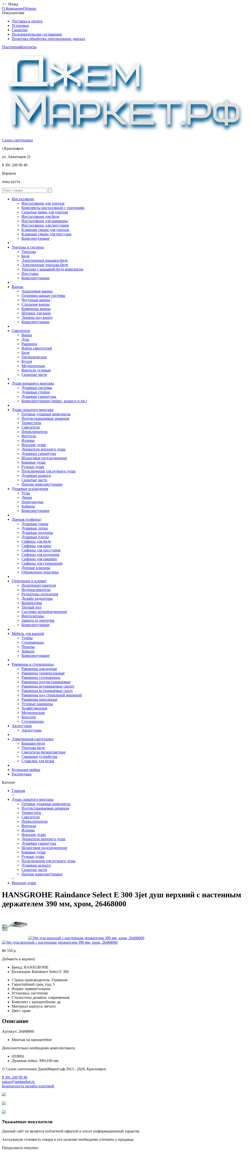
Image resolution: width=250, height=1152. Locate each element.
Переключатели (34, 432)
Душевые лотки (34, 528)
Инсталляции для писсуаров (45, 225)
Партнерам (11, 47)
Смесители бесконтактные (43, 752)
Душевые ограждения (30, 489)
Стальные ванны (35, 304)
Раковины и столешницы (33, 664)
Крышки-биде (33, 743)
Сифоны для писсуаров (41, 550)
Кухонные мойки (26, 770)
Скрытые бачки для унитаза (44, 212)
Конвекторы (31, 603)
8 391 (14, 1077)
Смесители (21, 331)
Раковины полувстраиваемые (46, 682)
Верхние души (33, 445)
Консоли (28, 717)
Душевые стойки (35, 392)
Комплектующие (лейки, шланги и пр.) (54, 401)
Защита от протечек (37, 620)
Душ (25, 339)
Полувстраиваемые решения (45, 418)
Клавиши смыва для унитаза (45, 230)
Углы (25, 493)
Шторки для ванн (36, 313)
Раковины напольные (39, 699)
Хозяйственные (34, 708)
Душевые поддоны (37, 533)
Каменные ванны (36, 309)
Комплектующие (35, 238)
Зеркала (27, 651)
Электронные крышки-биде (44, 260)
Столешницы (32, 642)
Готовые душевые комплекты (46, 414)
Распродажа (21, 774)
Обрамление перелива (40, 572)
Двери (26, 497)
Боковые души (33, 462)
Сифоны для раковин (39, 559)
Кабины (28, 506)
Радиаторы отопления (39, 594)
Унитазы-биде (33, 748)
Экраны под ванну (37, 317)
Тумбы (27, 638)
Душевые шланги (36, 475)
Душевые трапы (34, 524)
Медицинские (33, 366)
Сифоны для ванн (36, 546)
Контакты (28, 47)
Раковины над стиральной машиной (51, 695)
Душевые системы (36, 388)
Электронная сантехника (32, 739)
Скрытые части (34, 374)
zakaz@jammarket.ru (18, 1082)
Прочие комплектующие (41, 484)
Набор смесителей (36, 348)
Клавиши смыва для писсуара (46, 234)
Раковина (29, 344)
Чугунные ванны (35, 300)
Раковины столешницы (40, 677)
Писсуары (29, 273)
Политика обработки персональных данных (48, 39)
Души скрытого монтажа (32, 410)
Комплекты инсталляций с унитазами (52, 208)
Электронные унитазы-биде (44, 265)
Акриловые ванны (36, 291)
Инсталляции (23, 199)
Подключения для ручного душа (48, 471)
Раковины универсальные (43, 673)
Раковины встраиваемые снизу (47, 691)
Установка (20, 25)
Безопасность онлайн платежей (28, 1086)
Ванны (17, 287)
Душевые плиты (35, 537)
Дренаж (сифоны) (26, 519)
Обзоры (29, 8)
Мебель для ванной (28, 633)
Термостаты (31, 423)
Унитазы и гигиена (28, 247)
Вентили (28, 436)
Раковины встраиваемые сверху (47, 686)
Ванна (26, 335)
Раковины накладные (39, 669)
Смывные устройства (39, 756)
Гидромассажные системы (43, 295)
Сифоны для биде (36, 541)
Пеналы (28, 647)
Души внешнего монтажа (33, 383)
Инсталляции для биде (40, 216)
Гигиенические (34, 357)
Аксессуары (22, 726)
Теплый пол (31, 607)
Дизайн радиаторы (37, 598)
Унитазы (28, 252)
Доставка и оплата (27, 21)
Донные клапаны (35, 568)
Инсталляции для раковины (44, 221)
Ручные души (32, 467)
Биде (25, 256)
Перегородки (32, 502)
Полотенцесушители (38, 585)
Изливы (28, 440)
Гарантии (20, 30)
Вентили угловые (36, 370)
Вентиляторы (32, 616)
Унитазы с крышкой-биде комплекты (52, 269)
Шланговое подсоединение (44, 458)
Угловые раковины (37, 704)
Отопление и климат (29, 581)
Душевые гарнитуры (38, 396)
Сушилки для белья (37, 761)
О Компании (12, 8)
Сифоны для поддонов (40, 554)
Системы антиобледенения (44, 612)
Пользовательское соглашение (37, 34)
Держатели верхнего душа (43, 449)
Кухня (26, 361)
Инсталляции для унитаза (42, 203)
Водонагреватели (36, 590)
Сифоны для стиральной (41, 563)
